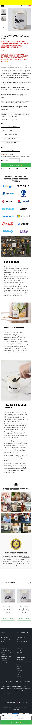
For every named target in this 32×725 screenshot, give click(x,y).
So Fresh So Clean (10, 126)
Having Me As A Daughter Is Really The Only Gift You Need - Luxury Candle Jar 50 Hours (24, 608)
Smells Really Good (10, 130)
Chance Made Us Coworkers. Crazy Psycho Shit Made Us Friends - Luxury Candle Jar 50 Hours (8, 608)
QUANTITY (4, 160)
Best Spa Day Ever (10, 138)
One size (10, 150)
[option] (19, 19)
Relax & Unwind (10, 143)
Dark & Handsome (10, 134)
